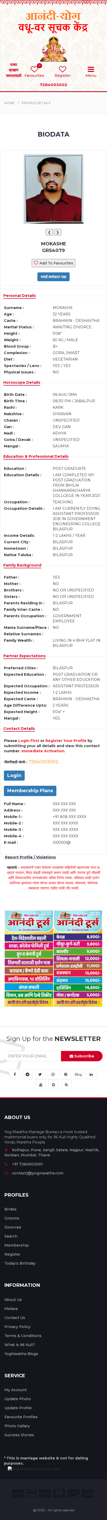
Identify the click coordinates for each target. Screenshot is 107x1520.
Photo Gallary (17, 1426)
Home (9, 103)
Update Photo (17, 1399)
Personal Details (19, 295)
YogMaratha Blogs (21, 1353)
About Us (13, 1299)
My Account (15, 1390)
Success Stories (19, 1435)
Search (10, 1236)
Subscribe (83, 1056)
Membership (16, 1245)
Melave (11, 1308)
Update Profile (18, 1408)
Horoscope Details (21, 382)
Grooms (11, 1218)
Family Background (22, 565)
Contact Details (19, 728)
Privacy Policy (17, 1326)
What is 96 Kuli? (19, 1344)
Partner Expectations (24, 656)
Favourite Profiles (21, 1417)
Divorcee (12, 1227)
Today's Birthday (20, 1263)
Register (12, 1254)
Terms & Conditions (23, 1335)
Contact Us (14, 1317)
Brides (10, 1209)
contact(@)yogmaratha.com (37, 1173)
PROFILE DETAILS (36, 103)
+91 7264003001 (27, 1164)
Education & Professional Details (36, 456)
